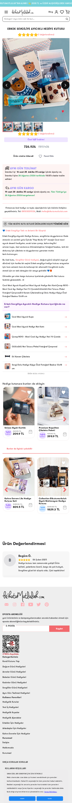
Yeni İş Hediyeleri (11, 707)
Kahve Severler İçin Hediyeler (16, 733)
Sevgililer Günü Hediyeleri (15, 688)
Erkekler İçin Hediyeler (13, 723)
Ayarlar (50, 798)
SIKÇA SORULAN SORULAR (15, 762)
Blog (51, 12)
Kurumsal (7, 753)
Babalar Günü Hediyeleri (14, 677)
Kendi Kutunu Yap (11, 661)
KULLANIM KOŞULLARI (15, 768)
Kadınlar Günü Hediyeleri (15, 682)
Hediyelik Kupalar (11, 712)
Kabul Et (22, 798)
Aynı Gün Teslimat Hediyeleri (16, 693)
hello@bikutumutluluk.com (55, 211)
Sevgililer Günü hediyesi (27, 260)
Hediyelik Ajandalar (12, 718)
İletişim (6, 742)
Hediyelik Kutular (11, 702)
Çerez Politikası (50, 791)
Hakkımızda (8, 748)
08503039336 (28, 211)
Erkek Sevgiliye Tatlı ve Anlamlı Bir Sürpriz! (26, 230)
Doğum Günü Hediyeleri (14, 666)
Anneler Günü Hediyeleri (14, 672)
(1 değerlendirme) (46, 34)
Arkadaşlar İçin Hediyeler (14, 728)
